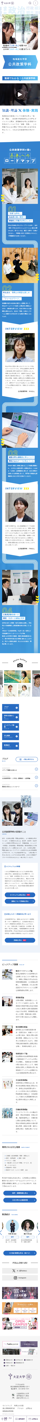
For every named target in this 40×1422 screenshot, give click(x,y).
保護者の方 (29, 1360)
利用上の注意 (19, 1405)
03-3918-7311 (24, 1389)
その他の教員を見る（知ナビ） (20, 1253)
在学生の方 (19, 1360)
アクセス (20, 1408)
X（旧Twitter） (22, 1271)
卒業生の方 (9, 1363)
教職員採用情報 (8, 1411)
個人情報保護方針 (9, 1408)
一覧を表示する (28, 759)
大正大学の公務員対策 (20, 1200)
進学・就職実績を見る (20, 1193)
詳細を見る (18, 940)
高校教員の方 (20, 1363)
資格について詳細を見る (20, 901)
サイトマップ (7, 1405)
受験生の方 (9, 1360)
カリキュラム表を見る (18, 895)
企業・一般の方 (10, 1365)
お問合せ (29, 1408)
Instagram (22, 1278)
